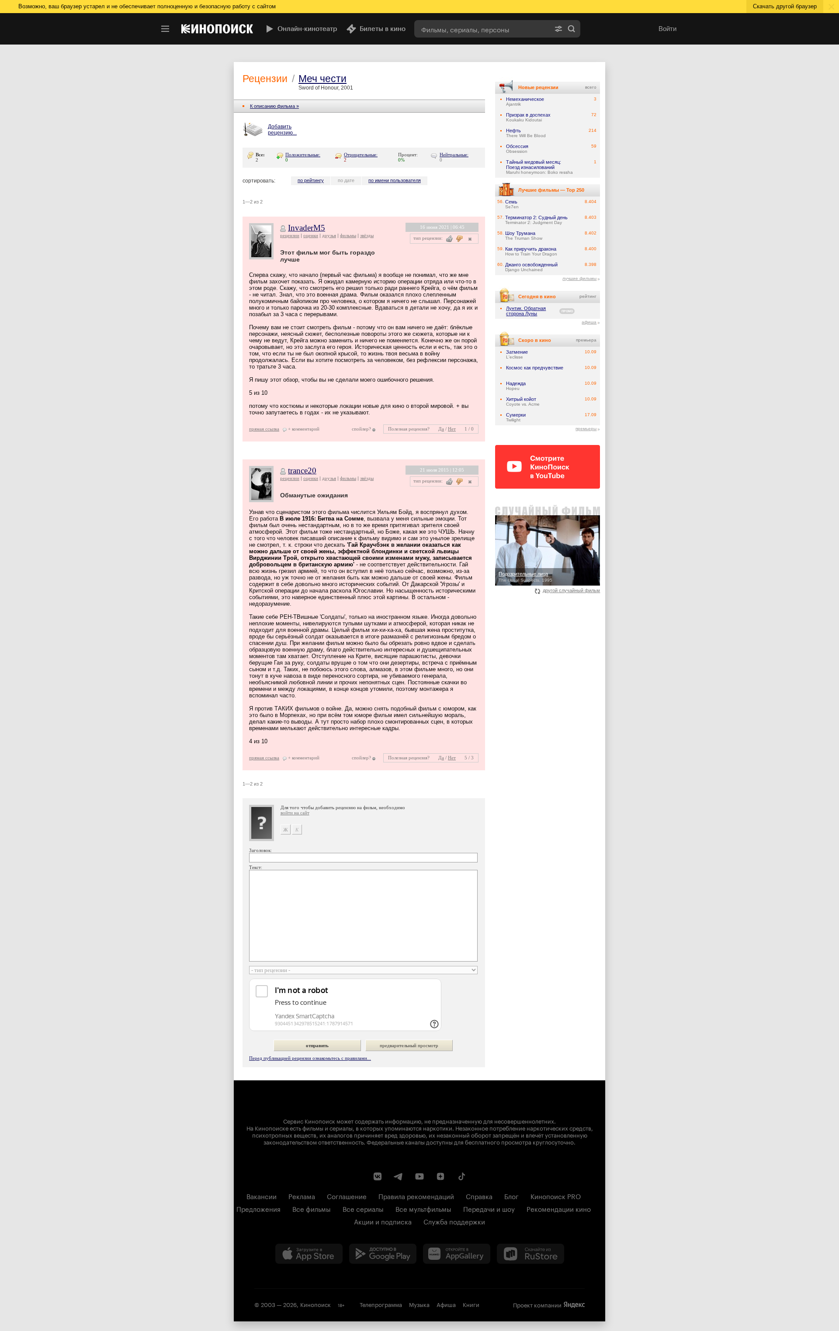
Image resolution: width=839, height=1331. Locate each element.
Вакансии (261, 1195)
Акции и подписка (383, 1221)
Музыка (419, 1304)
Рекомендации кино (559, 1208)
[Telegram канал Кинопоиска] (398, 1176)
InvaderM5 (306, 227)
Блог (511, 1195)
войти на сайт (295, 812)
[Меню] (165, 29)
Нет (452, 428)
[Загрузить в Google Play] (382, 1254)
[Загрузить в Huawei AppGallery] (456, 1254)
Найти (571, 29)
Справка (479, 1195)
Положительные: (302, 154)
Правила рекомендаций (416, 1195)
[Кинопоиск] (217, 29)
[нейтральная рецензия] (469, 238)
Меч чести (322, 78)
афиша (589, 322)
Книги (471, 1304)
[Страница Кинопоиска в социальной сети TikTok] (461, 1176)
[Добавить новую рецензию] (254, 130)
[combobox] (482, 29)
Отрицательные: (361, 154)
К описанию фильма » (274, 106)
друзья (329, 235)
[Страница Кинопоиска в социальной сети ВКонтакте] (377, 1176)
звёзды (367, 235)
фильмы (348, 235)
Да (441, 428)
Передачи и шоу (489, 1208)
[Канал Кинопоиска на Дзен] (440, 1176)
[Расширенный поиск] (558, 29)
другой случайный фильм (571, 590)
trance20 (302, 470)
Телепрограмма (381, 1304)
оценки (310, 235)
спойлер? (361, 428)
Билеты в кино (383, 29)
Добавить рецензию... (282, 130)
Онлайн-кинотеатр (307, 29)
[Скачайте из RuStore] (530, 1254)
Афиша (446, 1304)
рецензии (289, 235)
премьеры (586, 428)
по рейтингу (311, 180)
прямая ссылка (264, 428)
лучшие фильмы (579, 278)
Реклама (301, 1195)
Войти (667, 28)
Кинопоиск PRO (555, 1195)
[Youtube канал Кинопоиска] (419, 1176)
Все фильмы (311, 1208)
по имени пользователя (394, 180)
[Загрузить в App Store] (309, 1254)
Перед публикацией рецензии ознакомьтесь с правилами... (310, 1058)
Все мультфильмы (423, 1208)
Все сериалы (363, 1208)
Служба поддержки (454, 1221)
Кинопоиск (315, 1304)
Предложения (258, 1208)
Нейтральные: (454, 154)
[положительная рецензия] (449, 238)
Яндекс (574, 1305)
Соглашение (347, 1195)
